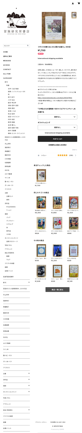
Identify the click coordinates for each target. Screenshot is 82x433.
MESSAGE (7, 61)
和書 (7, 85)
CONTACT (7, 69)
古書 (6, 193)
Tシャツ (8, 210)
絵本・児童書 (12, 130)
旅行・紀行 (11, 97)
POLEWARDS (11, 207)
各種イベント (9, 271)
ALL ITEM (6, 74)
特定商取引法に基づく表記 (57, 422)
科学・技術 (11, 119)
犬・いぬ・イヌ (9, 185)
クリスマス (8, 189)
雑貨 (6, 214)
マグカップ (9, 224)
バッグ (8, 217)
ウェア (8, 259)
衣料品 (7, 203)
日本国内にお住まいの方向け (57, 145)
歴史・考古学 (12, 103)
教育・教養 (11, 122)
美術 (7, 199)
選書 (6, 267)
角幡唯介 (8, 151)
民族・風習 (11, 108)
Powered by (55, 429)
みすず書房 (8, 174)
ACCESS (6, 65)
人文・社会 (11, 100)
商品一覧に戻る (57, 290)
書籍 (7, 256)
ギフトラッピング (44, 123)
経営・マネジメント (14, 116)
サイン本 (7, 178)
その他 (8, 234)
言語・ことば (12, 111)
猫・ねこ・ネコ (9, 181)
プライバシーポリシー (41, 422)
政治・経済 (11, 114)
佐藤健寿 (8, 162)
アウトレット (8, 249)
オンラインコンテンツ (11, 238)
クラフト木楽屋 (9, 263)
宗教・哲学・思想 (13, 105)
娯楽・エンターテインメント (16, 133)
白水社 (7, 170)
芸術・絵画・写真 (13, 128)
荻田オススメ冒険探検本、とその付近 (15, 288)
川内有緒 (8, 159)
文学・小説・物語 (13, 89)
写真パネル (8, 245)
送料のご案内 (7, 56)
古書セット (9, 196)
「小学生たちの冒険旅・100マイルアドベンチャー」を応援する (57, 110)
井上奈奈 (8, 144)
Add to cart (57, 139)
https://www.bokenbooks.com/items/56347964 (55, 98)
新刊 (6, 82)
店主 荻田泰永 (9, 253)
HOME (5, 52)
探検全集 (8, 166)
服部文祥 (8, 155)
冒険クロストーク (12, 241)
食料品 (8, 231)
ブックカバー (10, 221)
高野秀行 (8, 147)
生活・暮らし (12, 125)
